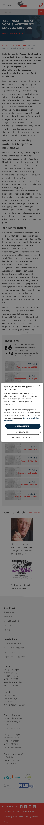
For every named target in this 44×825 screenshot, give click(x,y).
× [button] (39, 386)
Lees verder (8, 420)
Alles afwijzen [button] (22, 432)
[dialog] (22, 412)
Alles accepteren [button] (22, 426)
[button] (22, 437)
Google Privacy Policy (31, 418)
